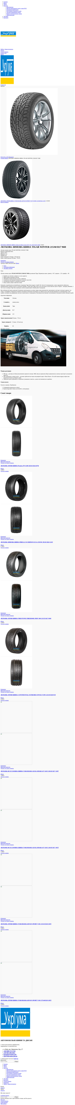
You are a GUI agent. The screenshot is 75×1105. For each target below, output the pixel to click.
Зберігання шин (10, 15)
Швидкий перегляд (5, 461)
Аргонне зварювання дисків (13, 12)
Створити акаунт (5, 1095)
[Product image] (16, 459)
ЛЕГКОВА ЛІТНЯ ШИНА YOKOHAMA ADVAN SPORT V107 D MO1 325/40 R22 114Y (23, 201)
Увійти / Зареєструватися (10, 1084)
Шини (6, 158)
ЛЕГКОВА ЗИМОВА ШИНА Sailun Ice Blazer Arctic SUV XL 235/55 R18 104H (20, 245)
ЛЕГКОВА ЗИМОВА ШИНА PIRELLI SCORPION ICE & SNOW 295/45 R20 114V (27, 542)
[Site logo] (8, 48)
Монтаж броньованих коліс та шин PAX (16, 8)
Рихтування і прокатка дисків (13, 11)
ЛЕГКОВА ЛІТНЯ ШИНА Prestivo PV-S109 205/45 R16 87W (20, 466)
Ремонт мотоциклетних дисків (14, 13)
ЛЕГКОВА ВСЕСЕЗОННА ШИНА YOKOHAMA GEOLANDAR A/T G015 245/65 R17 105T (30, 847)
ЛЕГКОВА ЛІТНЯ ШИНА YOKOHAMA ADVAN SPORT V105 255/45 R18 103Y (26, 924)
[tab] (39, 265)
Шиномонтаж (9, 7)
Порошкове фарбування (12, 9)
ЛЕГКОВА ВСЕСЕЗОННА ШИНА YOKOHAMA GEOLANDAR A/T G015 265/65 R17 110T (30, 771)
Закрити (3, 1087)
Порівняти (6, 1082)
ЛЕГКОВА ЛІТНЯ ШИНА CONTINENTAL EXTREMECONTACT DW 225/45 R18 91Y (28, 695)
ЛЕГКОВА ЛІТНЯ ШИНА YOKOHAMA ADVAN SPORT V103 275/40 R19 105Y (26, 1000)
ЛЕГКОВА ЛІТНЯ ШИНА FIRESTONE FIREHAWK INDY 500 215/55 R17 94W (26, 618)
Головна (3, 158)
